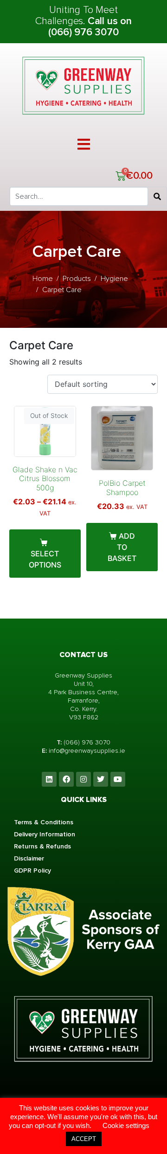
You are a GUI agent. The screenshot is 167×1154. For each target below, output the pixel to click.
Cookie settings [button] (126, 1125)
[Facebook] (66, 779)
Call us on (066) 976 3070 (89, 27)
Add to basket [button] (122, 547)
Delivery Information (44, 834)
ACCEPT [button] (83, 1138)
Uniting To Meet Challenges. (76, 15)
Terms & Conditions (43, 822)
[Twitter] (100, 779)
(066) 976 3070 (87, 742)
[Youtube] (117, 779)
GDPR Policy (32, 870)
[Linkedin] (49, 779)
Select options (45, 559)
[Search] (157, 196)
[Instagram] (83, 779)
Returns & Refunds (42, 846)
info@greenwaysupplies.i (85, 751)
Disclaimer (29, 858)
